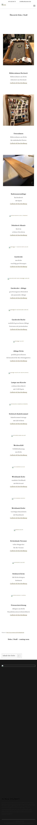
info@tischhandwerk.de (25, 1)
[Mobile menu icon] (34, 6)
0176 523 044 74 (12, 1)
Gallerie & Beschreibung (18, 83)
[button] (18, 655)
